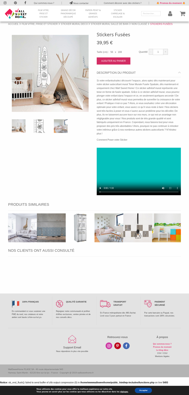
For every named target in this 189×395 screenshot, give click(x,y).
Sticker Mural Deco (74, 24)
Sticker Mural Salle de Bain (109, 24)
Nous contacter (81, 3)
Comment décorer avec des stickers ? (122, 2)
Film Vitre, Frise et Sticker (43, 13)
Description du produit (116, 72)
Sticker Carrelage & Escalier (118, 13)
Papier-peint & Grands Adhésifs (93, 13)
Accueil (13, 24)
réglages (124, 391)
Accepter (143, 390)
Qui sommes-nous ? (44, 2)
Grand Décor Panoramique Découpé (68, 13)
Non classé (139, 24)
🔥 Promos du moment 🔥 (171, 2)
